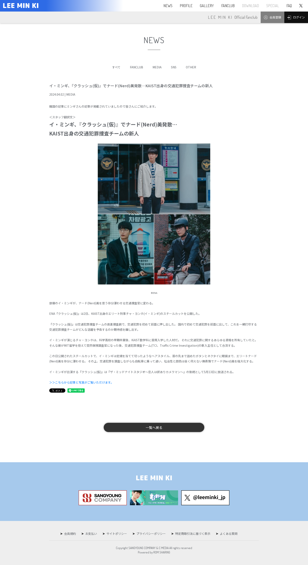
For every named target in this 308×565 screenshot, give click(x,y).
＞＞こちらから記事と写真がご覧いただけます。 (81, 382)
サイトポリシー (116, 533)
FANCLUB (136, 67)
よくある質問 (228, 533)
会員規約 (70, 533)
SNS (173, 67)
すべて (116, 67)
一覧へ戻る (154, 427)
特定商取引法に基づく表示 (192, 533)
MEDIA (157, 67)
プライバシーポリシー (151, 533)
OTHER (191, 67)
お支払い (91, 533)
